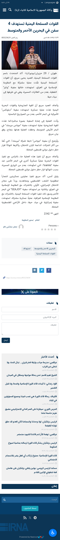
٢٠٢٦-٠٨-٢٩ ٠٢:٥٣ (48, 379)
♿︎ (53, 532)
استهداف (26, 248)
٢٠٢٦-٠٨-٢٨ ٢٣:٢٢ (48, 438)
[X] (30, 518)
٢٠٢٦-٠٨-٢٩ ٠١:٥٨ (48, 391)
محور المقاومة (27, 220)
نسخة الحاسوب (30, 508)
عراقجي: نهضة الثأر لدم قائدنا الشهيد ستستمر (37, 434)
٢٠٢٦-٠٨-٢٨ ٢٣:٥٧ (47, 429)
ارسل (6, 340)
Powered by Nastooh (28, 537)
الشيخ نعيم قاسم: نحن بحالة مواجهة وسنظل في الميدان (32, 375)
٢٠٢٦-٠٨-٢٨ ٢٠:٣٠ (48, 476)
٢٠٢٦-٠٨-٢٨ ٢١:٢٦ (48, 463)
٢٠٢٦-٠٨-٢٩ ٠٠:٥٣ (48, 417)
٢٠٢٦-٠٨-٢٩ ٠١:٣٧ (48, 404)
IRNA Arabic (33, 10)
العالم (37, 220)
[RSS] (25, 518)
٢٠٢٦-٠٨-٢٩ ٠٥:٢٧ (48, 370)
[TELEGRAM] (35, 518)
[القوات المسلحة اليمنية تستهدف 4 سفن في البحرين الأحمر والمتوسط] (30, 55)
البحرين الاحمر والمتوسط (44, 248)
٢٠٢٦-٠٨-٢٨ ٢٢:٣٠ (48, 451)
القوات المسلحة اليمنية (45, 253)
